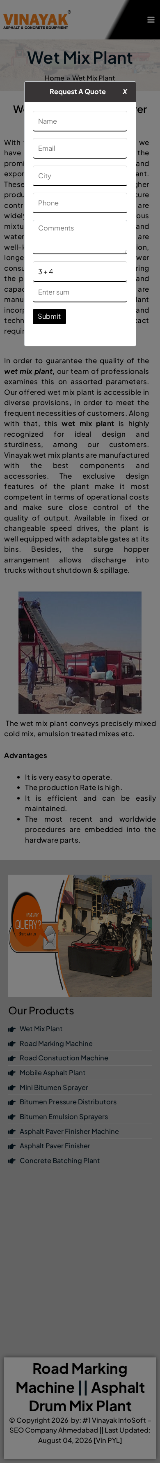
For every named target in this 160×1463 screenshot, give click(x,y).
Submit (49, 316)
